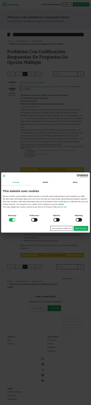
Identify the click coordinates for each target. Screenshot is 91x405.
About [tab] (75, 182)
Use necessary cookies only (61, 228)
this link (63, 207)
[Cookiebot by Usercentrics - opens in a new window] (78, 175)
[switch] (32, 219)
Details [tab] (45, 182)
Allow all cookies (81, 228)
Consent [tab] (16, 182)
